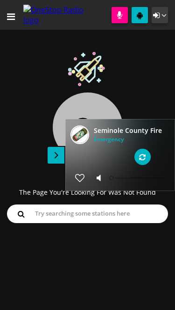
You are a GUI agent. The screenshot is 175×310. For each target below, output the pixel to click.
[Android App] (140, 15)
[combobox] (87, 213)
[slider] (138, 178)
